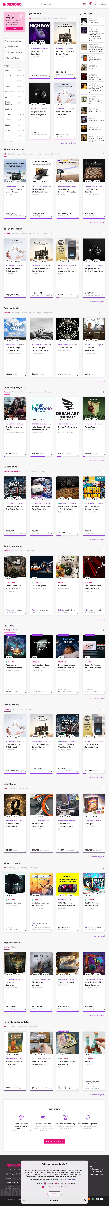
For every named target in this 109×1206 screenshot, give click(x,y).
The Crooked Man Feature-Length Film (93, 588)
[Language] (84, 4)
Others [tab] (42, 471)
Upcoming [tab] (15, 233)
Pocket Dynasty (39, 585)
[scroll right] (74, 18)
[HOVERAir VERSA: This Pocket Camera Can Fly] (65, 94)
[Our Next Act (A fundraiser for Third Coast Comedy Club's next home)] (15, 329)
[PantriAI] (67, 567)
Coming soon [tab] (9, 630)
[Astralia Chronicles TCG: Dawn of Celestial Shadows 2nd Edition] (41, 487)
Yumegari (89, 823)
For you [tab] (7, 233)
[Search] (41, 4)
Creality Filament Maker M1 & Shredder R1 (14, 192)
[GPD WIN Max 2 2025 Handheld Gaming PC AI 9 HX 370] (41, 170)
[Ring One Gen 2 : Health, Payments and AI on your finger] (39, 94)
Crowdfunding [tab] (26, 233)
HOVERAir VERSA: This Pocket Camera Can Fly (63, 114)
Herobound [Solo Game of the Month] (92, 509)
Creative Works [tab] (53, 18)
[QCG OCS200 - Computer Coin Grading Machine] (67, 250)
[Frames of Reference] (94, 329)
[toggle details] (50, 78)
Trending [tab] (7, 709)
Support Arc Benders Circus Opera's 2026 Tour (66, 826)
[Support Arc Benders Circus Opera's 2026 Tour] (67, 805)
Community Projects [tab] (42, 154)
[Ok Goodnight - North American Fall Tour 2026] (41, 329)
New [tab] (17, 630)
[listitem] (14, 70)
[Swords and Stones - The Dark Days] (67, 487)
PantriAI (62, 585)
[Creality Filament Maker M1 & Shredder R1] (15, 170)
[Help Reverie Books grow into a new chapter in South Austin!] (41, 408)
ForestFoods (91, 427)
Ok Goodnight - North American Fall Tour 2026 (41, 350)
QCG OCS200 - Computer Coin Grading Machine (66, 271)
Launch (13, 28)
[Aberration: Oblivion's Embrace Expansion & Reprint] (15, 646)
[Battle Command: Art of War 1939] (15, 567)
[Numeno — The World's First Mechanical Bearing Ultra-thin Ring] (15, 805)
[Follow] (34, 816)
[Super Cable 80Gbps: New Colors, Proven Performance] (41, 805)
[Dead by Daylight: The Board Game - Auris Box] (15, 487)
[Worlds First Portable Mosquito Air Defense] (67, 170)
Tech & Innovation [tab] (39, 18)
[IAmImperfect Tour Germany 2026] (41, 646)
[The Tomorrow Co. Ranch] (15, 408)
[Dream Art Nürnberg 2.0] (67, 408)
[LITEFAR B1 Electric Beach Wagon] (65, 33)
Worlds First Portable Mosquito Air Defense (67, 192)
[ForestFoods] (94, 408)
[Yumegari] (94, 805)
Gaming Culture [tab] (65, 18)
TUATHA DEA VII (65, 347)
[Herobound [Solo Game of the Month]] (94, 487)
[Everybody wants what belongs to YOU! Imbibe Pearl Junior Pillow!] (67, 646)
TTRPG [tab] (24, 471)
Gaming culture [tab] (56, 154)
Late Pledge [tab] (37, 233)
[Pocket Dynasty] (41, 567)
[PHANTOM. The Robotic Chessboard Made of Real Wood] (94, 170)
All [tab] (30, 18)
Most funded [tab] (17, 709)
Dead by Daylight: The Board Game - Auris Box (14, 509)
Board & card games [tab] (12, 471)
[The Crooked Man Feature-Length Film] (94, 567)
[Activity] (89, 4)
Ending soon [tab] (47, 233)
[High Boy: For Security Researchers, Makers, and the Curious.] (39, 33)
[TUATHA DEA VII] (67, 329)
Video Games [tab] (33, 471)
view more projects (68, 143)
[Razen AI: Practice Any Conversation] (94, 646)
